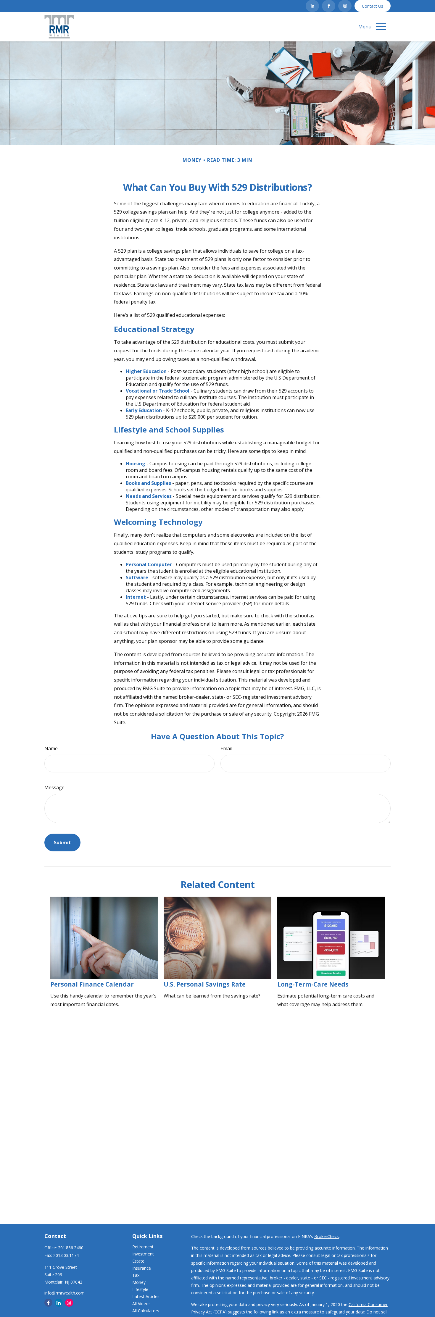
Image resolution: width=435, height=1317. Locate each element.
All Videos (141, 1303)
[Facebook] (328, 6)
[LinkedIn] (312, 6)
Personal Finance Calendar (92, 984)
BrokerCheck (326, 1236)
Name (51, 748)
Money (139, 1282)
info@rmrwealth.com (64, 1293)
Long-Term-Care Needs (313, 984)
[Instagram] (345, 6)
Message (54, 787)
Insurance (141, 1268)
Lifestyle (140, 1289)
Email (226, 748)
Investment (143, 1254)
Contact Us (372, 6)
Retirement (143, 1247)
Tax (135, 1275)
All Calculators (145, 1310)
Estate (138, 1261)
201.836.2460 (70, 1247)
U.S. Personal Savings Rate (205, 984)
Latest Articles (146, 1296)
